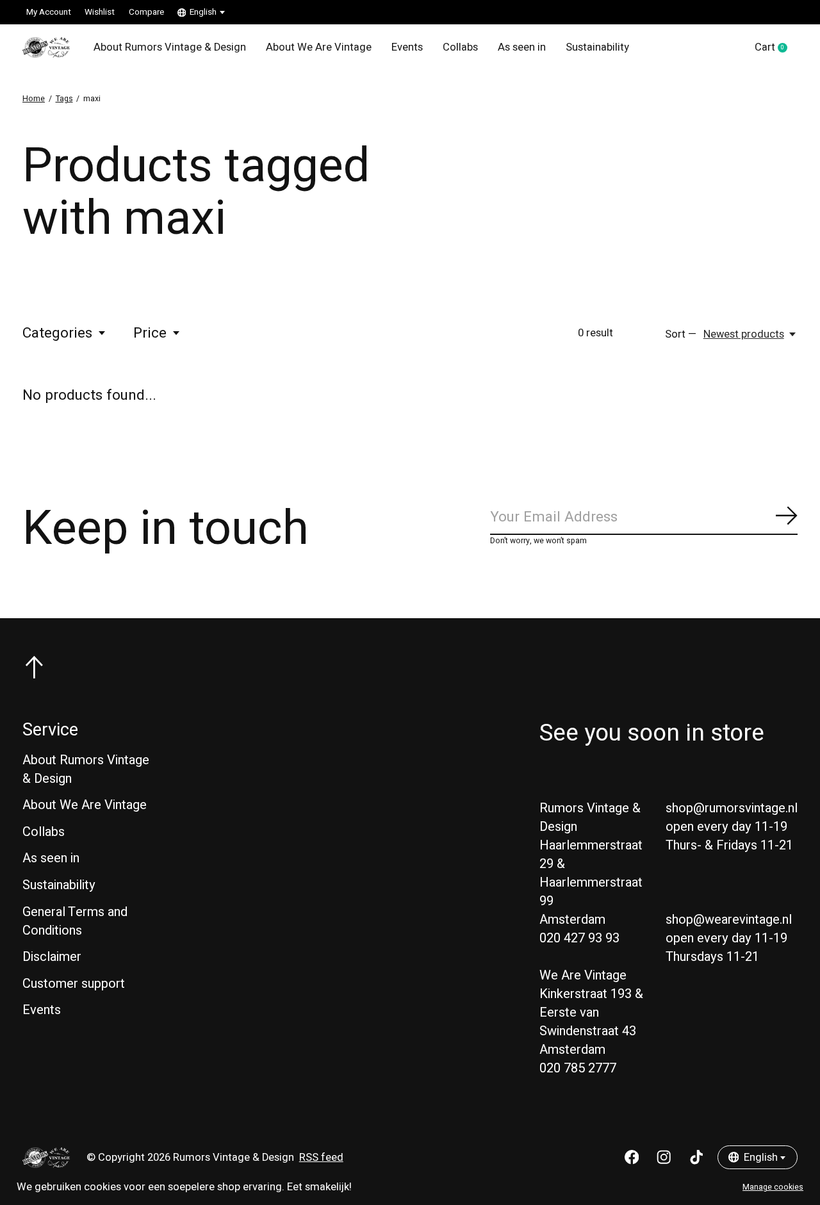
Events (407, 47)
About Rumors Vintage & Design (170, 47)
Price (150, 333)
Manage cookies (772, 1187)
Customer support (73, 983)
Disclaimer (51, 956)
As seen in (522, 47)
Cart (776, 48)
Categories (57, 333)
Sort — (680, 334)
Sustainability (597, 47)
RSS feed (321, 1157)
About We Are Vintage (319, 47)
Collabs (460, 47)
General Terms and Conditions (74, 921)
